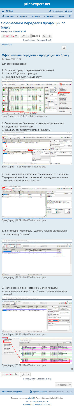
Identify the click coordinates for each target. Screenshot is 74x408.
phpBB (31, 398)
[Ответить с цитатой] (64, 48)
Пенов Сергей (19, 31)
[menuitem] (9, 11)
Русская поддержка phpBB (37, 401)
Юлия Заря (7, 45)
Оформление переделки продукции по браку (33, 25)
